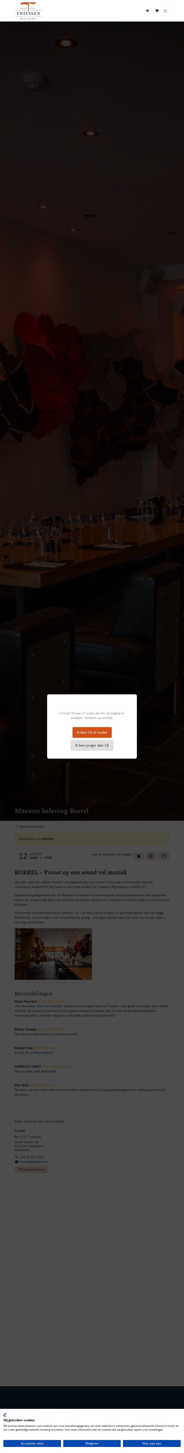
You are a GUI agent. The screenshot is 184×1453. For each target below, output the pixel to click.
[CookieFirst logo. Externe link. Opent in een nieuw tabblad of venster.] (5, 1415)
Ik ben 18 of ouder (92, 732)
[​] (157, 11)
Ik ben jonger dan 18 (92, 745)
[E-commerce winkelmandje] (147, 11)
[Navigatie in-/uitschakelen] (165, 10)
